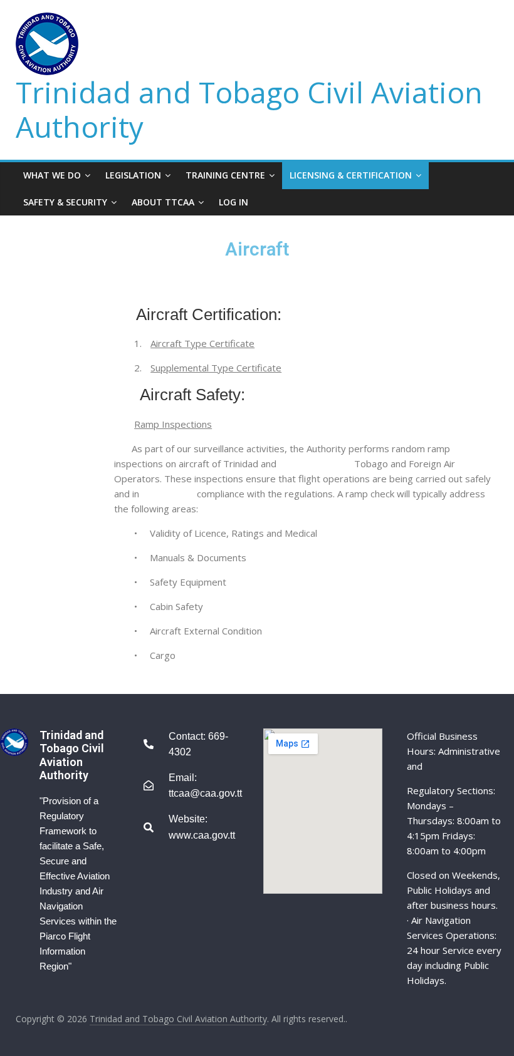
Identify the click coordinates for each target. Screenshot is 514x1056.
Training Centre (225, 175)
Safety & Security (65, 202)
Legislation (133, 175)
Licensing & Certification (351, 175)
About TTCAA (163, 202)
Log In (233, 202)
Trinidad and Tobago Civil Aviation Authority (249, 109)
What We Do (52, 175)
